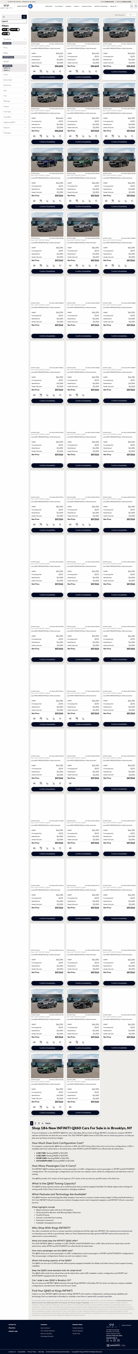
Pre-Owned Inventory (48, 1331)
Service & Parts (77, 1324)
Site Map (41, 1352)
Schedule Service (78, 1328)
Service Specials (78, 1331)
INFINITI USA (13, 1331)
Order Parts (76, 1333)
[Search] (24, 17)
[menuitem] (15, 43)
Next (47, 1123)
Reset (4, 21)
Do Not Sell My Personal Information (58, 1352)
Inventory (44, 1324)
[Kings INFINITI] (13, 6)
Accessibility (22, 1352)
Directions (12, 1328)
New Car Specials (46, 1333)
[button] (30, 6)
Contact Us (12, 1324)
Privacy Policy (32, 1352)
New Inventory (45, 1328)
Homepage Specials (47, 1336)
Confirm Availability (47, 77)
